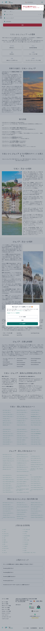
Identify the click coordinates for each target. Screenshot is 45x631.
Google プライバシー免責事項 (13, 312)
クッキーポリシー (19, 310)
